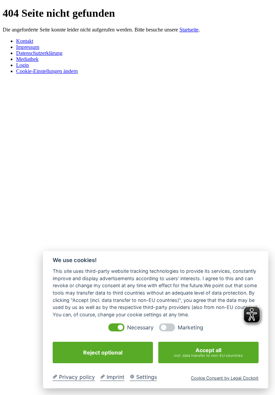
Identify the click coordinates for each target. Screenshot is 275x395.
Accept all (208, 352)
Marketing (190, 327)
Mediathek (27, 59)
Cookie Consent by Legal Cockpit (225, 378)
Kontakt (24, 41)
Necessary (140, 327)
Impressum (27, 47)
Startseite (189, 29)
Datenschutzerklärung (39, 53)
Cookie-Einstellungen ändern (47, 71)
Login (22, 65)
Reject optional (102, 352)
